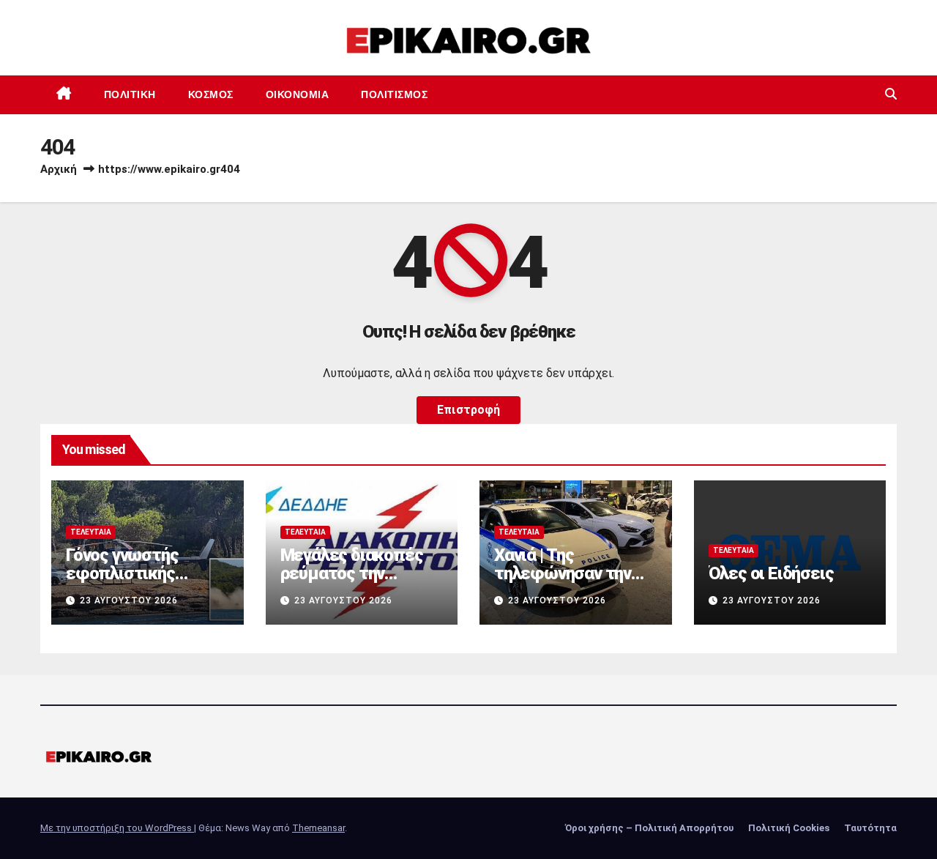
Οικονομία (297, 94)
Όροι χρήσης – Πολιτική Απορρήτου (649, 827)
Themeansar (318, 827)
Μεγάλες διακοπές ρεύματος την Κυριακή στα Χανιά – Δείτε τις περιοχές (356, 582)
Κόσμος (211, 94)
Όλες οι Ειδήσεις (771, 573)
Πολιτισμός (394, 94)
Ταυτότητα (870, 827)
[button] (891, 94)
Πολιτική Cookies (788, 827)
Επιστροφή (468, 410)
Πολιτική (130, 94)
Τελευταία (90, 532)
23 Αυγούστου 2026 (129, 600)
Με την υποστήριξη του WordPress (117, 827)
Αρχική (58, 169)
